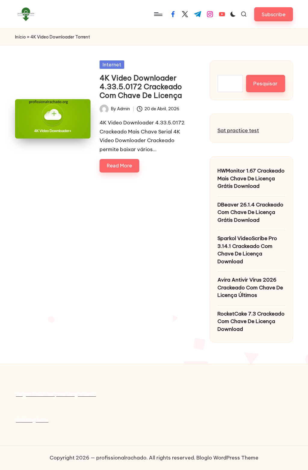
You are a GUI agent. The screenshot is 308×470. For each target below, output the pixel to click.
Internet (112, 65)
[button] (273, 14)
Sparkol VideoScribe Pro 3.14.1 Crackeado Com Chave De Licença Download (247, 250)
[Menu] (158, 14)
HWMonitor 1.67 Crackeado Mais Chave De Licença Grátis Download (251, 178)
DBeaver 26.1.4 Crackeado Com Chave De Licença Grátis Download (250, 212)
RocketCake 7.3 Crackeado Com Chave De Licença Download (251, 321)
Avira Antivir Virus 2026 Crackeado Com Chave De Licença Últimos (250, 287)
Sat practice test (238, 130)
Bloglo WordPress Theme (227, 457)
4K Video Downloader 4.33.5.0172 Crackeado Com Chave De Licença (141, 86)
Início (20, 37)
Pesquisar (265, 83)
